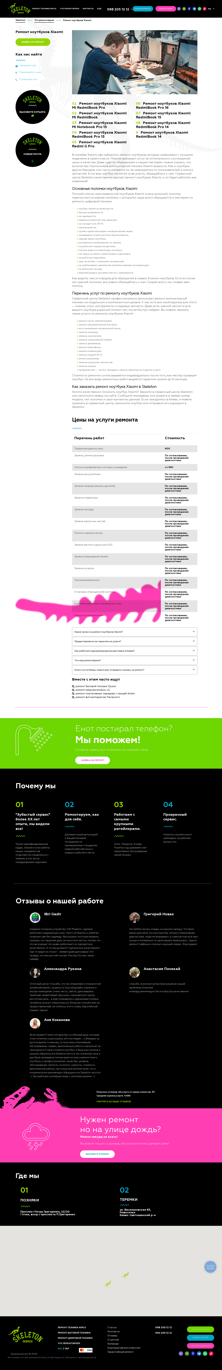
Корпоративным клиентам (111, 404)
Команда (102, 389)
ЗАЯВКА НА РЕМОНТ (32, 42)
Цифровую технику (70, 392)
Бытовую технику (69, 395)
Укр (67, 1349)
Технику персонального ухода (73, 466)
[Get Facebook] (189, 9)
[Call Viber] (179, 9)
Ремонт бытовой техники (74, 1333)
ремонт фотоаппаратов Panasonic (98, 697)
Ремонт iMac (38, 397)
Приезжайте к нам (30, 72)
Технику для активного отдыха (73, 460)
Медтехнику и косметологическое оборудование (71, 453)
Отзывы (101, 393)
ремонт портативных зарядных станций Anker (105, 693)
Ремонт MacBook (41, 401)
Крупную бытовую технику (70, 410)
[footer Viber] (181, 1353)
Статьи (101, 386)
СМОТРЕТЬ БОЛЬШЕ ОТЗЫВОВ (114, 1102)
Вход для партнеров (108, 414)
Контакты (88, 9)
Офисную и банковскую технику (73, 435)
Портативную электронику (67, 440)
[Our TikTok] (204, 9)
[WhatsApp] (199, 9)
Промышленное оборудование (68, 446)
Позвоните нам (28, 79)
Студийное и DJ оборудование (68, 429)
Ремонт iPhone (40, 386)
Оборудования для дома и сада (74, 400)
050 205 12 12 (163, 1333)
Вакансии (102, 401)
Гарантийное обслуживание (105, 409)
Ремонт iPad (38, 389)
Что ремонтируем (69, 9)
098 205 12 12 (118, 9)
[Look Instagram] (184, 9)
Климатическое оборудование (68, 419)
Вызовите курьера (97, 1154)
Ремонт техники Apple (44, 9)
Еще (99, 9)
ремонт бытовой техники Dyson (96, 686)
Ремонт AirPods (40, 404)
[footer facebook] (193, 1353)
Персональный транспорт (74, 405)
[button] (125, 1275)
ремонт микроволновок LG (93, 690)
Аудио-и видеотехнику (73, 414)
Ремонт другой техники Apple (45, 413)
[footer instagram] (187, 1353)
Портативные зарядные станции (73, 387)
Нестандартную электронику (69, 472)
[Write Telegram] (194, 9)
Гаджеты (65, 424)
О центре (102, 397)
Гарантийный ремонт (121, 1352)
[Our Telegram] (199, 1353)
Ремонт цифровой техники (75, 1338)
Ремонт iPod (38, 393)
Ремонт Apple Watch (43, 408)
